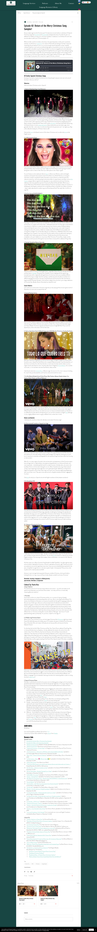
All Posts (19, 13)
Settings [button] (78, 929)
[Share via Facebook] (24, 871)
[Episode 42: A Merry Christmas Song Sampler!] (48, 891)
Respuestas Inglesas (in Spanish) (39, 13)
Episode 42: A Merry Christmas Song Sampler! (47, 899)
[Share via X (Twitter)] (28, 871)
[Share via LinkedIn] (31, 871)
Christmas (38, 863)
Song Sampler (44, 863)
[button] (29, 3)
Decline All (84, 929)
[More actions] (72, 22)
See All (78, 883)
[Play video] (48, 103)
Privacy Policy (46, 930)
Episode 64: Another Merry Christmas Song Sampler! (26, 899)
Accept (91, 929)
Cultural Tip (27, 863)
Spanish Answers (27, 13)
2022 (33, 863)
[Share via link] (34, 871)
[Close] (95, 930)
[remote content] (48, 66)
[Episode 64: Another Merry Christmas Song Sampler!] (27, 891)
